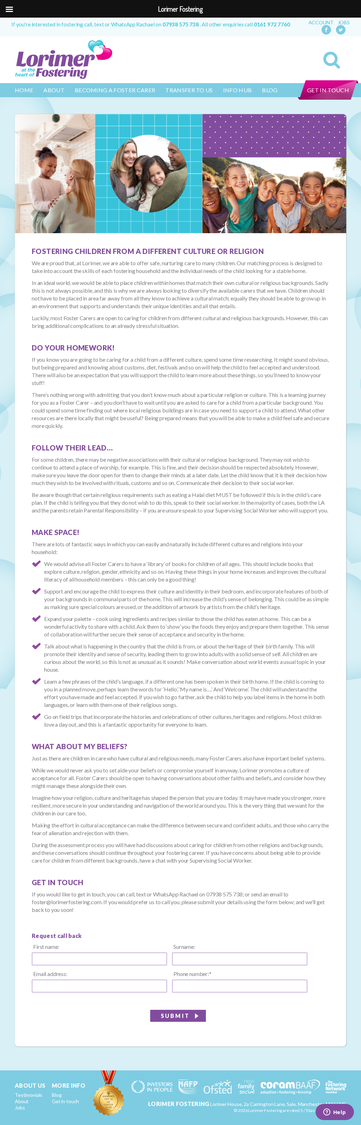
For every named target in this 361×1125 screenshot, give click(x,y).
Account (321, 22)
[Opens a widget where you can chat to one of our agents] (334, 1112)
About (54, 90)
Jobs (344, 22)
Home (24, 90)
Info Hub (237, 90)
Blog (269, 90)
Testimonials (28, 1095)
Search (331, 60)
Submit (175, 1015)
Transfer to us (189, 90)
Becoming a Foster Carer (115, 90)
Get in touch (328, 90)
